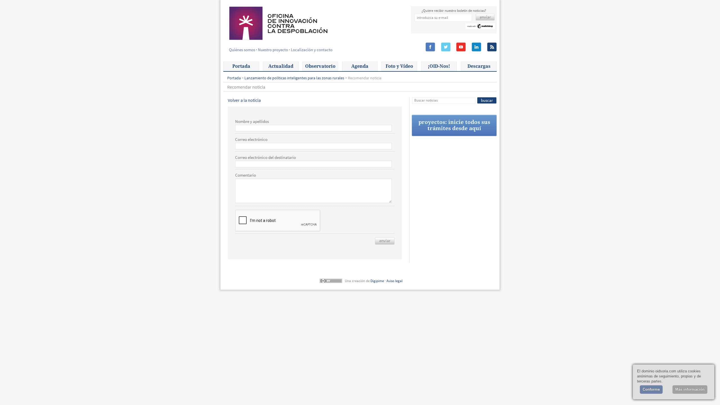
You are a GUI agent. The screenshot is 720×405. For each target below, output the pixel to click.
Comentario (245, 175)
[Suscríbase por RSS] (492, 47)
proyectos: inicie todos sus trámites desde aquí (454, 125)
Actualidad (280, 66)
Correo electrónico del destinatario (265, 157)
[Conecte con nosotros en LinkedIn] (476, 47)
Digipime (377, 280)
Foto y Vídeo (399, 66)
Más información (690, 389)
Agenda (359, 66)
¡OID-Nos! (439, 66)
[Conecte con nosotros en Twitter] (446, 47)
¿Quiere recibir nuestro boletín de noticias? (454, 10)
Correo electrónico (251, 139)
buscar (487, 100)
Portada (241, 66)
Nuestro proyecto (273, 49)
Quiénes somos (242, 49)
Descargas (478, 66)
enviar (384, 240)
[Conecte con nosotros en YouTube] (461, 47)
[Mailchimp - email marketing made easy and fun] (480, 26)
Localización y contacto (311, 49)
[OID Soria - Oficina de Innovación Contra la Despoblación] (277, 22)
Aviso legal (394, 280)
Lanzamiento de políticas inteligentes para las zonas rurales (294, 77)
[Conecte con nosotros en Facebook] (430, 47)
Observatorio (320, 66)
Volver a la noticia (244, 100)
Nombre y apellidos (252, 121)
